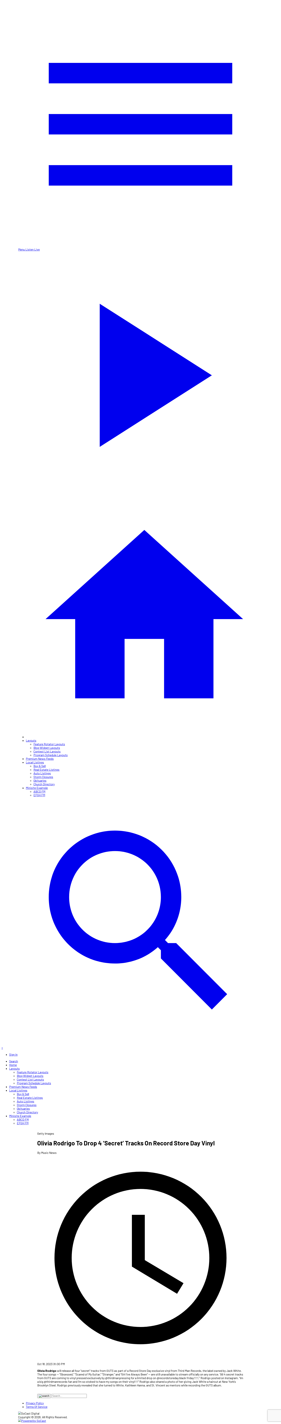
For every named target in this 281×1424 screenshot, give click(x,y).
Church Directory (44, 784)
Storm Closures (43, 777)
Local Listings (35, 762)
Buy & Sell (39, 766)
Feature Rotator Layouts (49, 744)
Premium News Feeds (40, 758)
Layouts (31, 740)
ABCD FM (39, 791)
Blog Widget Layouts (46, 747)
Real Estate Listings (46, 769)
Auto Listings (42, 773)
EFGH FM (39, 795)
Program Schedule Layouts (50, 755)
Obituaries (39, 780)
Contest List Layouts (47, 751)
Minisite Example (37, 788)
